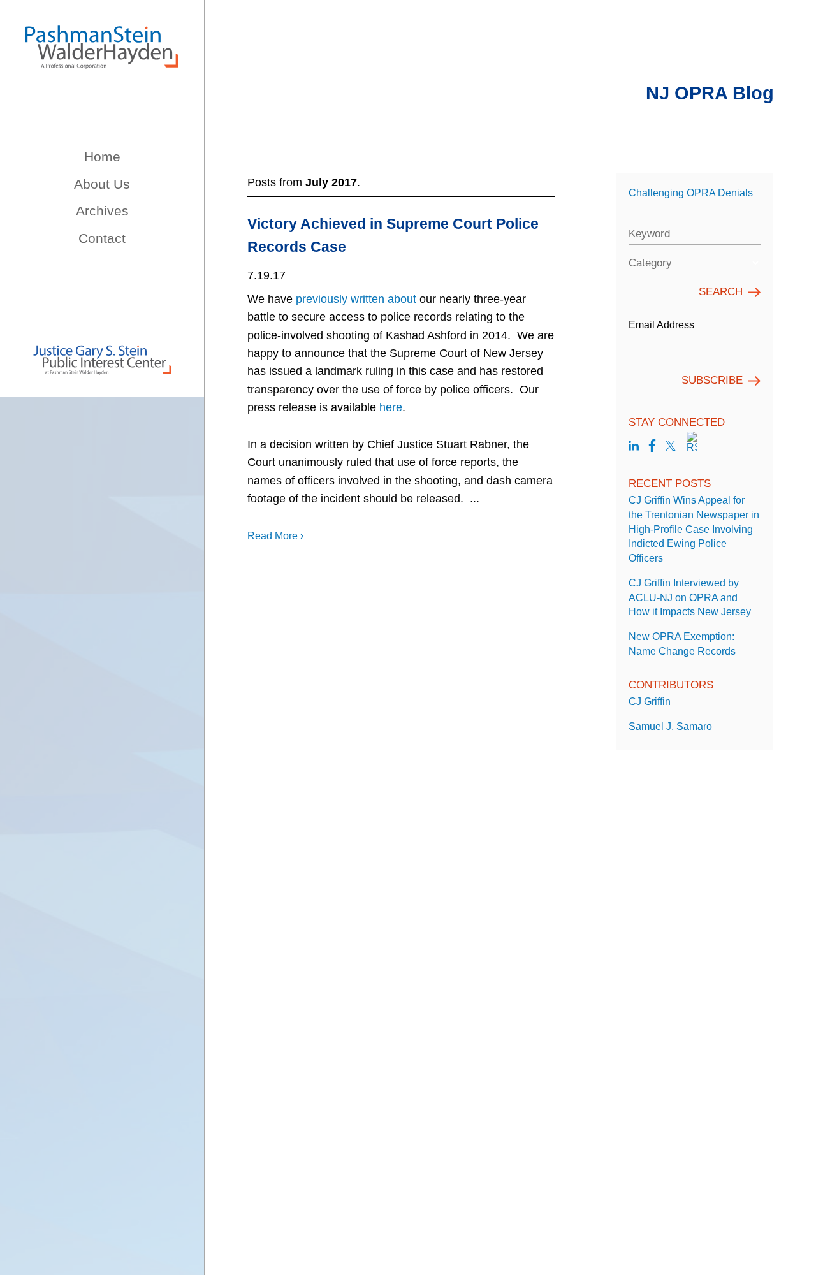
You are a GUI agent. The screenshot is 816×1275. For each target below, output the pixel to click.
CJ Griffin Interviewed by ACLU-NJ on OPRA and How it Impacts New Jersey (690, 597)
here (390, 407)
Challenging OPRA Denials (691, 192)
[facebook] (652, 447)
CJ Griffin (650, 701)
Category (650, 263)
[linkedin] (634, 447)
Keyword (649, 234)
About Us (102, 184)
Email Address (661, 324)
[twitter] (671, 447)
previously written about (356, 299)
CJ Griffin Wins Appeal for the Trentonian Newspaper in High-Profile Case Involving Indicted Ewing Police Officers (694, 529)
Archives (102, 210)
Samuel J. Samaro (670, 726)
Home (102, 156)
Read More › (275, 535)
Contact (102, 238)
